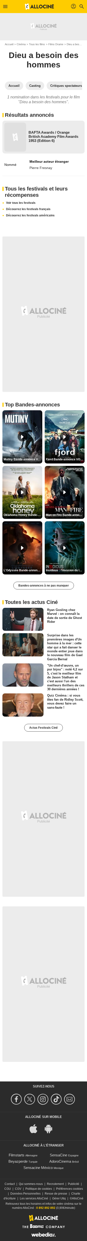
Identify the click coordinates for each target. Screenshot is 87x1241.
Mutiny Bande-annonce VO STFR (23, 459)
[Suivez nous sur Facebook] (17, 1099)
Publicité (73, 1184)
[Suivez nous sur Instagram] (43, 1099)
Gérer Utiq (59, 1198)
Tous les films (37, 44)
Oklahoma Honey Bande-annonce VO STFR (23, 515)
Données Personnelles (25, 1193)
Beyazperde (18, 1161)
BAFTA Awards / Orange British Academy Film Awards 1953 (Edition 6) (53, 136)
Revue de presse (56, 1193)
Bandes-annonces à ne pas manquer (43, 585)
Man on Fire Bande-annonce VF (65, 515)
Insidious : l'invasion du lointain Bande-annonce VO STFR (65, 570)
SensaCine (58, 1155)
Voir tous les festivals (21, 203)
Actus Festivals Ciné (43, 727)
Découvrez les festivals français (28, 209)
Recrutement (55, 1184)
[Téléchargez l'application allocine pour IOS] (36, 1128)
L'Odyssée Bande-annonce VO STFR (23, 570)
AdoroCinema (60, 1161)
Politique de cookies (38, 1188)
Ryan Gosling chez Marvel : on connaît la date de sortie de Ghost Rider (64, 616)
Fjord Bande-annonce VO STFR (65, 459)
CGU (7, 1188)
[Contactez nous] (70, 1099)
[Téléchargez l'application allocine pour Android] (51, 1128)
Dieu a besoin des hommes (44, 60)
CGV (18, 1188)
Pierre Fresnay (40, 168)
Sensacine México (38, 1168)
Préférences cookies (69, 1188)
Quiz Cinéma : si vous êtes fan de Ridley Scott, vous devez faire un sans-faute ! (65, 701)
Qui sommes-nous (31, 1184)
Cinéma (21, 44)
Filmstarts (16, 1155)
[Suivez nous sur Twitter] (30, 1099)
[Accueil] (39, 6)
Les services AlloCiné (34, 1198)
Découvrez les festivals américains (30, 215)
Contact (10, 1184)
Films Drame (55, 44)
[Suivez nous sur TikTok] (57, 1099)
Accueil (9, 44)
